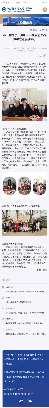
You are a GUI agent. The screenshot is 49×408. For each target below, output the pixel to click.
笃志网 (25, 2)
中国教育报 (23, 359)
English (19, 2)
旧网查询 (8, 364)
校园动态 (26, 22)
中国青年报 (9, 359)
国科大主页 (6, 2)
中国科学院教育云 (26, 354)
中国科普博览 (37, 359)
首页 (35, 30)
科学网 (40, 354)
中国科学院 (9, 354)
